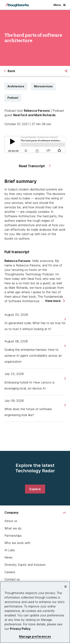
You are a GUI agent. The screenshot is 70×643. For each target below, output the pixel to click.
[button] (54, 301)
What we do (12, 528)
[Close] (65, 586)
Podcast (12, 97)
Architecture (15, 86)
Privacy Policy (20, 629)
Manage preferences (35, 636)
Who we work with (17, 543)
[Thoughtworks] (17, 5)
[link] (64, 319)
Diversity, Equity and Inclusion (25, 564)
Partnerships (13, 535)
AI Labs (9, 550)
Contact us (12, 579)
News (8, 557)
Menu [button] (57, 5)
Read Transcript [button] (32, 166)
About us (10, 521)
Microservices (43, 86)
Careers (9, 572)
